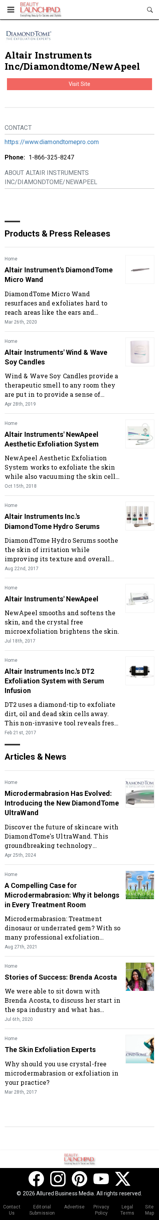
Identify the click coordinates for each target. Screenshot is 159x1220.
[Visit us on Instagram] (58, 1178)
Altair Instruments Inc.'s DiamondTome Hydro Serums (52, 521)
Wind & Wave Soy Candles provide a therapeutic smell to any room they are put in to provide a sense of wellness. (61, 385)
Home (11, 259)
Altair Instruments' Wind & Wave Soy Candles (56, 357)
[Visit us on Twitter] (122, 1178)
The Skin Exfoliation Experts (50, 1049)
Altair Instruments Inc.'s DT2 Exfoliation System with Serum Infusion (54, 681)
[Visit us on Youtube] (101, 1178)
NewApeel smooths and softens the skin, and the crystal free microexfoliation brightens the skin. (62, 622)
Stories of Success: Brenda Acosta (61, 977)
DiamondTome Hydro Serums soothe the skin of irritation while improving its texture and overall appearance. (61, 549)
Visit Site (79, 84)
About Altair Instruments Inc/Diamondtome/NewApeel (51, 177)
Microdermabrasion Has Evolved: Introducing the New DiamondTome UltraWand (62, 803)
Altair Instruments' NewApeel (51, 599)
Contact (18, 127)
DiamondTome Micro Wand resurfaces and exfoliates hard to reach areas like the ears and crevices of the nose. (56, 303)
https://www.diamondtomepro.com (52, 142)
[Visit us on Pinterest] (79, 1178)
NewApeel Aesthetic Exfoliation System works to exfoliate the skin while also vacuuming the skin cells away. (62, 467)
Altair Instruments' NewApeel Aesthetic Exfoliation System (52, 439)
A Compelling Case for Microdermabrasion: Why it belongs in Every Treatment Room (62, 895)
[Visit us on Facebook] (36, 1178)
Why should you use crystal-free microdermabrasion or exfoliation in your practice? (62, 1073)
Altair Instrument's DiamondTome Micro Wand (59, 275)
